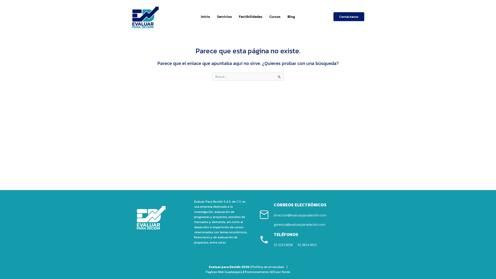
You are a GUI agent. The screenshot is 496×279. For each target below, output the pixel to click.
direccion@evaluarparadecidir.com (300, 215)
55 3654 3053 (307, 245)
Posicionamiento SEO (260, 272)
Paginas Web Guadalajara (224, 272)
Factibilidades (250, 16)
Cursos (275, 16)
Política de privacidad (268, 266)
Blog (291, 16)
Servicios (224, 16)
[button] (348, 16)
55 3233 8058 (283, 245)
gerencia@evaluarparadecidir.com (299, 224)
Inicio (205, 16)
